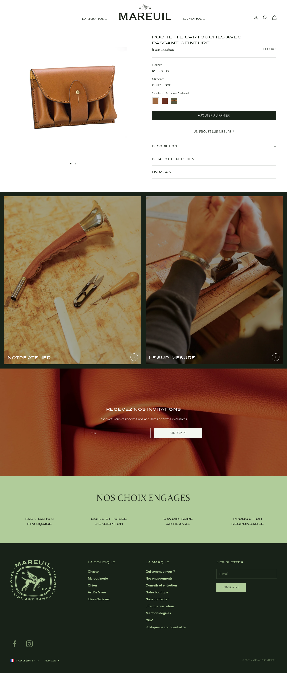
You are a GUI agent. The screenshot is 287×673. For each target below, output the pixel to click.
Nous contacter (157, 599)
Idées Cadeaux (99, 599)
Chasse (93, 571)
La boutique (94, 19)
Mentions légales (158, 613)
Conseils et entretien (161, 585)
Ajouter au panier (214, 115)
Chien (92, 585)
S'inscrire (178, 433)
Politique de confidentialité (166, 627)
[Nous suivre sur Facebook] (14, 644)
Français (50, 660)
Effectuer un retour (160, 606)
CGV (149, 620)
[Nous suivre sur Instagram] (29, 644)
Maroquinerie (98, 578)
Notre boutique (157, 592)
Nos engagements (159, 578)
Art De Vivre (97, 592)
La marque (194, 19)
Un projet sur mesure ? (214, 131)
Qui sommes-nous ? (160, 571)
